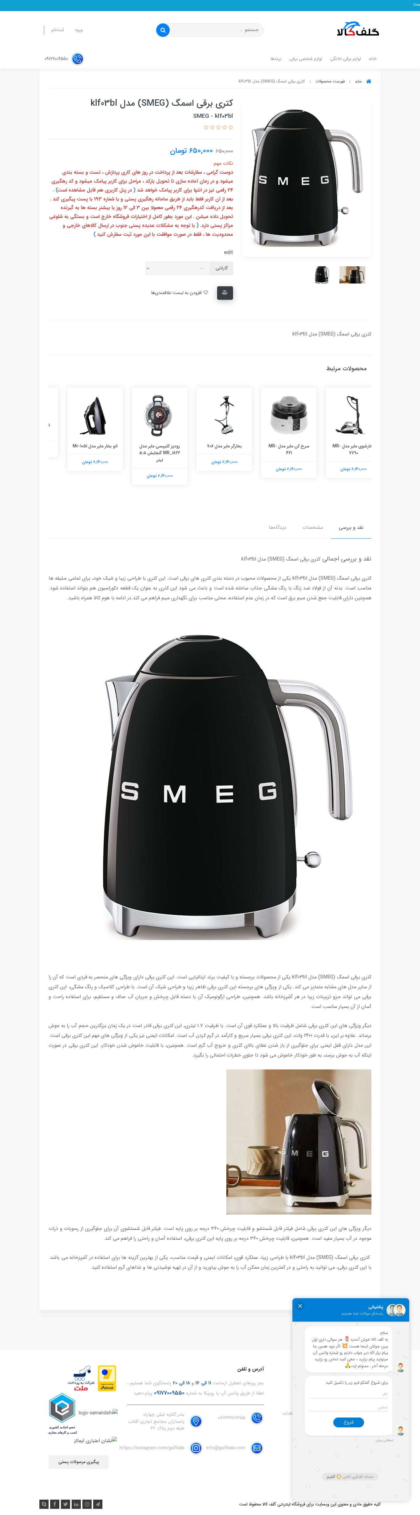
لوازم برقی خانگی (345, 58)
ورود (79, 30)
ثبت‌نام (57, 30)
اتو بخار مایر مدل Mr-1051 (145, 446)
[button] (230, 128)
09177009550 (57, 58)
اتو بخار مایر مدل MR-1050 (80, 428)
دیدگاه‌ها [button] (278, 527)
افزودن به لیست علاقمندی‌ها (177, 292)
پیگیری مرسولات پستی (78, 1461)
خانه (373, 58)
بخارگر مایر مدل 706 (274, 446)
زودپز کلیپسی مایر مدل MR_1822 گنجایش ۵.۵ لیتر (210, 453)
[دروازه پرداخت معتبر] (107, 1378)
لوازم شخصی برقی (305, 58)
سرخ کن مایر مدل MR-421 (339, 449)
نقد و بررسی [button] (351, 527)
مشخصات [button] (313, 527)
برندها (275, 58)
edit (228, 252)
